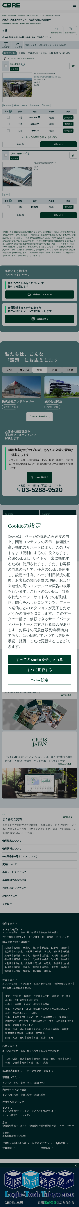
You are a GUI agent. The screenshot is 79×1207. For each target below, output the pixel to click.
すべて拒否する (39, 670)
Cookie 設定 (39, 680)
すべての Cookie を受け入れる (39, 659)
